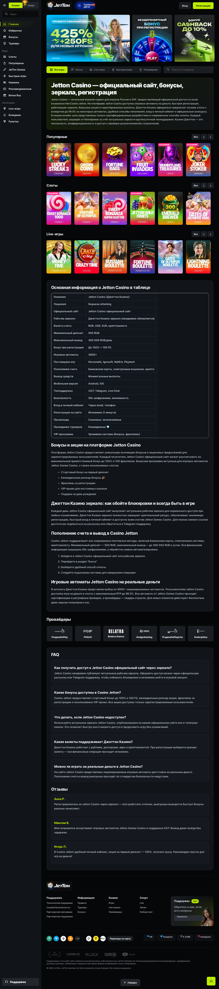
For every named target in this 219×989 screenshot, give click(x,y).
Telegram (168, 937)
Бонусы (82, 912)
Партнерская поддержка (59, 916)
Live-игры (99, 69)
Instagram (205, 937)
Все (196, 136)
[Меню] (4, 5)
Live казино (114, 907)
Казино (16, 5)
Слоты (79, 69)
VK (150, 937)
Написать (182, 916)
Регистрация (203, 5)
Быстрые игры (124, 69)
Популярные (151, 69)
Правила (82, 903)
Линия (143, 907)
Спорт (31, 5)
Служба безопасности (58, 907)
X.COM (186, 937)
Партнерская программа (59, 912)
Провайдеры (115, 912)
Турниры (82, 907)
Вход (185, 5)
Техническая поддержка (59, 903)
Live (142, 903)
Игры (111, 903)
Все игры (59, 69)
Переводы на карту (120, 938)
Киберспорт (146, 912)
